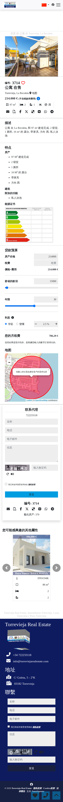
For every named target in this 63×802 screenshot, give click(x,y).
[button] (6, 568)
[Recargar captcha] (7, 474)
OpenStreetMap (41, 400)
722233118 (31, 415)
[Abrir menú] (58, 4)
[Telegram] (51, 111)
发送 (31, 494)
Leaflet (29, 400)
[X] (27, 111)
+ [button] (9, 358)
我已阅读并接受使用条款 (21, 484)
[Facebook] (53, 4)
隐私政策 (31, 484)
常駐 (10, 324)
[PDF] (15, 111)
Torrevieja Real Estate (22, 788)
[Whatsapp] (46, 111)
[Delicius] (33, 111)
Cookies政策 (49, 788)
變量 (22, 324)
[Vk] (40, 111)
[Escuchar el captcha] (12, 474)
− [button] (9, 362)
